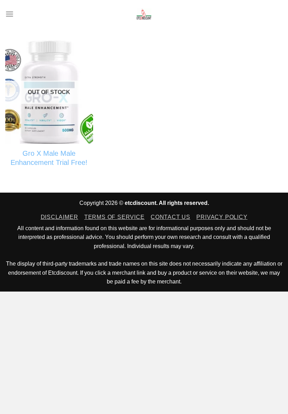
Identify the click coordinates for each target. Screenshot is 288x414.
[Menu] (9, 13)
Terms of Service (114, 217)
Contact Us (170, 217)
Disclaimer (59, 217)
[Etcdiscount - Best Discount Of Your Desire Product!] (144, 14)
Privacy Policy (221, 217)
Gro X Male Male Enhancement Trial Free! (49, 157)
